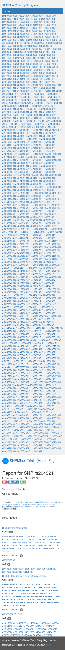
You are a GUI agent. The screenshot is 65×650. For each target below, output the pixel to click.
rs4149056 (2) (37, 60)
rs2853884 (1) (39, 237)
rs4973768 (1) (28, 439)
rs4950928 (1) (37, 198)
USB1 (26, 545)
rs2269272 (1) (48, 138)
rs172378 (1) (38, 249)
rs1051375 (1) (34, 409)
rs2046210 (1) (55, 192)
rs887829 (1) (55, 174)
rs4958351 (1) (9, 108)
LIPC (44, 599)
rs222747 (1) (47, 321)
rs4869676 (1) (23, 117)
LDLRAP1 (37, 584)
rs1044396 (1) (23, 312)
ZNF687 (46, 584)
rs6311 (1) (7, 421)
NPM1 (14, 542)
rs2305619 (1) (9, 349)
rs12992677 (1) (52, 346)
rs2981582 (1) (37, 358)
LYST (54, 539)
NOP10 (20, 548)
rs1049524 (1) (54, 246)
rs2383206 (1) (9, 273)
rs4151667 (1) (24, 222)
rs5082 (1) (37, 105)
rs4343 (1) (7, 267)
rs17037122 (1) (23, 243)
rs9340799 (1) (37, 141)
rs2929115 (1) (50, 318)
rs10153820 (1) (23, 159)
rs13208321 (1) (9, 153)
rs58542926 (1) (39, 388)
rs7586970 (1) (48, 87)
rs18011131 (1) (22, 141)
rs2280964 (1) (23, 168)
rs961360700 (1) (40, 264)
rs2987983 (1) (28, 99)
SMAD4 (22, 590)
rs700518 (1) (32, 120)
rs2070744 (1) (37, 81)
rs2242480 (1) (23, 321)
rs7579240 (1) (9, 180)
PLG (34, 539)
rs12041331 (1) (54, 258)
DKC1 (14, 551)
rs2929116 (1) (36, 318)
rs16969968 (29, 625)
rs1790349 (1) (9, 312)
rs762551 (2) (52, 66)
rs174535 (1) (22, 180)
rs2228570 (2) (23, 81)
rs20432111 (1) (23, 132)
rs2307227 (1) (50, 147)
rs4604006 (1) (23, 195)
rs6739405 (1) (49, 105)
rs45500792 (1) (38, 210)
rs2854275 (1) (21, 406)
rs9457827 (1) (36, 201)
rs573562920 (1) (26, 174)
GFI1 (14, 548)
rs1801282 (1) (48, 367)
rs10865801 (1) (23, 388)
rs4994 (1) (34, 340)
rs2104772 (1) (53, 403)
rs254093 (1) (22, 340)
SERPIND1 (7, 605)
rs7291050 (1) (54, 448)
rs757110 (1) (51, 195)
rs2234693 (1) (49, 261)
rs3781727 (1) (9, 297)
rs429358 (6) (24, 21)
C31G (12, 560)
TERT (14, 539)
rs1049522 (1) (24, 249)
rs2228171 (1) (54, 343)
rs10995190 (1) (22, 144)
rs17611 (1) (40, 343)
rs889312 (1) (8, 385)
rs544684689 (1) (49, 409)
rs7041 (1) (36, 87)
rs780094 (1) (22, 285)
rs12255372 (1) (49, 406)
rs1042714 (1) (35, 135)
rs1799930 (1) (9, 132)
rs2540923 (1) (35, 114)
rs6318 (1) (25, 412)
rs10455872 (20, 622)
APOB (20, 599)
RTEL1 (43, 542)
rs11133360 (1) (9, 234)
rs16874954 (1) (25, 433)
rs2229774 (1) (19, 436)
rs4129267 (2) (19, 51)
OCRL (32, 548)
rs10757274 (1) (38, 391)
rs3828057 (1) (23, 337)
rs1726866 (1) (51, 168)
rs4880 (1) (38, 334)
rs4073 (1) (23, 156)
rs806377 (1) (8, 183)
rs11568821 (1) (39, 246)
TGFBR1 (57, 596)
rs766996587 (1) (24, 448)
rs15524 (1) (7, 406)
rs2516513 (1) (53, 243)
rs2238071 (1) (24, 376)
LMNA (54, 587)
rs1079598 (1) (47, 306)
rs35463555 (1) (25, 153)
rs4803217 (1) (50, 273)
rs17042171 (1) (53, 415)
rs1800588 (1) (9, 279)
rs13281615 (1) (9, 442)
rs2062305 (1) (9, 337)
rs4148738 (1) (23, 445)
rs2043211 (10, 11)
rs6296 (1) (21, 108)
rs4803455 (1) (50, 282)
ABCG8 (40, 593)
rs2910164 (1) (9, 198)
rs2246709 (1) (37, 355)
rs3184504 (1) (51, 279)
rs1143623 (31, 622)
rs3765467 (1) (23, 355)
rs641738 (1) (21, 114)
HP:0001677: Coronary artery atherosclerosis (24, 575)
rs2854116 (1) (39, 364)
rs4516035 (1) (48, 421)
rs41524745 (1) (9, 150)
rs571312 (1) (50, 225)
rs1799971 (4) (9, 27)
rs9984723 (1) (9, 448)
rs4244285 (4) (23, 27)
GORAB (14, 545)
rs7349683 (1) (48, 294)
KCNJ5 (19, 587)
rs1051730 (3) (37, 33)
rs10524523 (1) (25, 334)
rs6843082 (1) (28, 343)
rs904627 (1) (34, 156)
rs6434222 (51, 631)
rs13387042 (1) (25, 192)
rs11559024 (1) (39, 315)
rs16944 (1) (7, 367)
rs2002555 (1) (37, 195)
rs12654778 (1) (38, 373)
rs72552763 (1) (48, 165)
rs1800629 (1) (22, 183)
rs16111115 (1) (23, 315)
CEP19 (42, 602)
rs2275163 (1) (9, 207)
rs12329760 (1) (34, 430)
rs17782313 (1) (9, 204)
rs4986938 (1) (9, 84)
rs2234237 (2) (51, 60)
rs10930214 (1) (9, 192)
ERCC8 (35, 602)
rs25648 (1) (51, 445)
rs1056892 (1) (49, 394)
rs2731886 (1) (34, 436)
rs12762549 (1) (23, 207)
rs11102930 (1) (9, 364)
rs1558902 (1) (49, 385)
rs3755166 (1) (50, 216)
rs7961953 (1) (9, 321)
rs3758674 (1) (49, 219)
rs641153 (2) (8, 57)
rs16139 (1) (36, 261)
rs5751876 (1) (9, 370)
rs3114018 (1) (49, 135)
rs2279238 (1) (19, 294)
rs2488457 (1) (22, 252)
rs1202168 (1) (23, 291)
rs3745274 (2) (9, 45)
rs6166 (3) (51, 30)
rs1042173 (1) (9, 346)
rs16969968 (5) (9, 24)
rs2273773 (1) (23, 391)
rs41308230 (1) (26, 427)
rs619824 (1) (37, 162)
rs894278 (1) (38, 222)
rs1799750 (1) (54, 442)
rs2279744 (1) (9, 189)
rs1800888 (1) (23, 349)
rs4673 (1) (7, 306)
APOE (42, 596)
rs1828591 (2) (36, 63)
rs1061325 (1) (23, 198)
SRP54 (12, 536)
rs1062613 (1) (39, 243)
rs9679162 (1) (9, 168)
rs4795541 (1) (42, 328)
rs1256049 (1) (12, 126)
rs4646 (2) (49, 69)
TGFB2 (50, 602)
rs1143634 (53, 622)
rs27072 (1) (25, 126)
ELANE (45, 536)
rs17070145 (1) (13, 231)
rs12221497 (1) (13, 439)
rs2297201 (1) (23, 84)
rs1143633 (42, 622)
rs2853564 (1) (9, 285)
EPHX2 (19, 596)
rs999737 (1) (41, 123)
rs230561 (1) (24, 373)
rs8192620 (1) (9, 388)
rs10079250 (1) (39, 442)
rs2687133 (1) (48, 177)
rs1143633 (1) (36, 252)
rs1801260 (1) (9, 391)
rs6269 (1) (21, 138)
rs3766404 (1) (34, 294)
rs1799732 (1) (37, 90)
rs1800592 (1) (23, 273)
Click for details (9, 508)
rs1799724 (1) (9, 87)
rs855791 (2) (37, 78)
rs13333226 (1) (48, 108)
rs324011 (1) (33, 306)
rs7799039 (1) (23, 87)
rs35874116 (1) (40, 129)
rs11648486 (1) (9, 328)
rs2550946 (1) (54, 186)
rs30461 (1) (51, 210)
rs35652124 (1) (9, 264)
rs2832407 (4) (37, 27)
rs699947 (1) (53, 207)
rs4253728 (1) (23, 451)
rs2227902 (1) (23, 279)
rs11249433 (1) (52, 331)
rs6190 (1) (50, 90)
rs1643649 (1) (36, 282)
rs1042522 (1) (24, 102)
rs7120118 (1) (48, 412)
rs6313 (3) (23, 39)
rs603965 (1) (37, 309)
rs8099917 (17, 571)
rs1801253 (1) (9, 403)
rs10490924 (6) (38, 21)
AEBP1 (52, 536)
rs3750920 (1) (9, 186)
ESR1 (55, 590)
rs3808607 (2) (22, 63)
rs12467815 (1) (9, 334)
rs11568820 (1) (9, 249)
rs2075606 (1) (50, 325)
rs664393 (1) (22, 352)
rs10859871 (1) (52, 222)
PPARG (49, 596)
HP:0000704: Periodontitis (14, 527)
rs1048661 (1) (9, 246)
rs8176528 (47, 634)
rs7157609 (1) (37, 297)
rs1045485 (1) (51, 300)
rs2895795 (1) (9, 210)
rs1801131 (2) (23, 78)
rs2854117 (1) (53, 364)
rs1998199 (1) (26, 96)
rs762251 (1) (22, 370)
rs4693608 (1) (24, 264)
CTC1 (39, 536)
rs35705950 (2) (48, 54)
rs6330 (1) (37, 394)
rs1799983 (7, 628)
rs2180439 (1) (9, 358)
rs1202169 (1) (37, 291)
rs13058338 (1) (9, 105)
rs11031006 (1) (9, 276)
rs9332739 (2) (41, 42)
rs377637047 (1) (39, 84)
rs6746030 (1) (54, 382)
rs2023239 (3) (23, 33)
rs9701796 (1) (53, 288)
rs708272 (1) (56, 204)
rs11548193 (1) (9, 201)
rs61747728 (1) (9, 156)
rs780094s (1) (23, 400)
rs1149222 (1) (54, 315)
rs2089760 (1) (51, 355)
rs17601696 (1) (40, 192)
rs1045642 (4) (51, 27)
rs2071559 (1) (36, 189)
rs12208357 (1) (39, 276)
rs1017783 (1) (51, 81)
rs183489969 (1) (10, 240)
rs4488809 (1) (54, 276)
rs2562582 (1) (9, 162)
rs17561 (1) (26, 231)
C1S (33, 536)
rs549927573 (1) (10, 427)
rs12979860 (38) (10, 15)
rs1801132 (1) (23, 403)
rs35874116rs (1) (26, 328)
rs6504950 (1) (24, 171)
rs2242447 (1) (23, 358)
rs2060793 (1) (49, 180)
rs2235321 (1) (24, 234)
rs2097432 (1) (19, 306)
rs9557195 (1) (37, 400)
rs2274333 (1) (41, 96)
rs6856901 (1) (51, 171)
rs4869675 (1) (53, 117)
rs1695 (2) (20, 57)
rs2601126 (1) (24, 364)
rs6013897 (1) (23, 261)
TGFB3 (27, 587)
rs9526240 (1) (51, 379)
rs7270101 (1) (39, 415)
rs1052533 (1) (40, 153)
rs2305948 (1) (55, 264)
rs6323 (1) (7, 409)
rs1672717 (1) (9, 117)
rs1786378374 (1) (41, 228)
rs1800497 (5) (50, 24)
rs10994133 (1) (52, 249)
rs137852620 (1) (10, 129)
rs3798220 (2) (9, 72)
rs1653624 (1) (9, 352)
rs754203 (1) (38, 159)
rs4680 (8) (36, 18)
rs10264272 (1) (51, 370)
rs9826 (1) (36, 412)
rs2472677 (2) (9, 75)
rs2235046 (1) (51, 141)
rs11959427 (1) (51, 352)
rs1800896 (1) (9, 340)
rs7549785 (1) (26, 93)
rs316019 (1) (8, 144)
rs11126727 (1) (23, 246)
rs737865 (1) (52, 237)
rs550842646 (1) (10, 213)
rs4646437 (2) (9, 81)
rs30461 (41, 568)
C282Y (5, 560)
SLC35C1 (23, 542)
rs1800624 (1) (51, 183)
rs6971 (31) (24, 15)
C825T (12, 614)
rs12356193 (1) (9, 415)
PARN (52, 548)
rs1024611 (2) (9, 66)
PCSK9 (27, 602)
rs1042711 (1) (34, 138)
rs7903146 (25, 634)
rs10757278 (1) (23, 394)
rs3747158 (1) (55, 129)
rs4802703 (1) (22, 111)
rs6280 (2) (47, 45)
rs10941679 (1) (39, 207)
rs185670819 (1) (37, 418)
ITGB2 (39, 545)
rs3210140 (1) (41, 174)
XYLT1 (47, 593)
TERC (50, 545)
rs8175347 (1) (9, 90)
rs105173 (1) (8, 325)
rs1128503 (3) (37, 36)
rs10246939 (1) (39, 186)
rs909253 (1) (22, 189)
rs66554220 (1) (36, 183)
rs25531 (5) (23, 24)
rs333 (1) (51, 213)
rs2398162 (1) (40, 448)
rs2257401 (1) (9, 300)
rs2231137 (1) (36, 285)
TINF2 (36, 542)
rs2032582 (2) (55, 42)
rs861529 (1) (8, 141)
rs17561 (39, 625)
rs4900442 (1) (36, 216)
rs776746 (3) (48, 39)
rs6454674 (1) (24, 237)
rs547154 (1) (35, 111)
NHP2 (40, 539)
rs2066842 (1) (35, 406)
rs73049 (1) (23, 201)
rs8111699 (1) (24, 415)
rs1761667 (48, 625)
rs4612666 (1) (40, 382)
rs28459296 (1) (53, 397)
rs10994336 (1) (52, 198)
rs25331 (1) (23, 318)
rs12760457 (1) (51, 334)
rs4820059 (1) (19, 430)
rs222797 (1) (22, 282)
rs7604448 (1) (9, 135)
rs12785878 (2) (23, 66)
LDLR (50, 590)
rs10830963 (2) (49, 72)
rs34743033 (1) (54, 102)
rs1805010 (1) (9, 261)
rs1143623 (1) (40, 240)
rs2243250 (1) (23, 270)
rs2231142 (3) (51, 36)
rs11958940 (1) (39, 102)
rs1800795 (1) (36, 325)
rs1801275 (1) (39, 376)
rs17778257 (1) (21, 367)
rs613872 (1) (37, 273)
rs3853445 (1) (25, 129)
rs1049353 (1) (39, 150)
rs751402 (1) (39, 288)
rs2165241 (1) (22, 325)
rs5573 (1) (7, 436)
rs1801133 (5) (36, 24)
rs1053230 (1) (19, 361)
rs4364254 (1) (53, 373)
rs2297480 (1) (49, 114)
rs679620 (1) (35, 180)
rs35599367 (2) (23, 48)
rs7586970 (15, 634)
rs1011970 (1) (9, 451)
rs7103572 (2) (9, 48)
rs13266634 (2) (39, 48)
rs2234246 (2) (32, 57)
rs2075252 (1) (24, 397)
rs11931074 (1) (9, 397)
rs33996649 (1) (9, 424)
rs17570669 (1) (9, 382)
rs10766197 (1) (53, 376)
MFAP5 (6, 599)
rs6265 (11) (51, 15)
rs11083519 (8, 568)
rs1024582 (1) (50, 189)
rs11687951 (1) (52, 337)
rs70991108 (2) (34, 51)
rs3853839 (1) (9, 216)
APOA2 (32, 599)
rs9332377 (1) (9, 315)
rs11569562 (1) (38, 403)
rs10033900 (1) (48, 267)
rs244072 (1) (52, 150)
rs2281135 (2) (23, 75)
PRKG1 (6, 584)
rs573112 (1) (52, 391)
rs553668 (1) (22, 418)
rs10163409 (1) (38, 117)
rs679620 (7, 571)
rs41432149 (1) (23, 346)
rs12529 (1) (11, 102)
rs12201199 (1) (25, 228)
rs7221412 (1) (9, 177)
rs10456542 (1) (38, 445)
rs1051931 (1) (40, 213)
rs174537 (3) (51, 33)
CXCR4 (6, 545)
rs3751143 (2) (39, 66)
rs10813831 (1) (9, 171)
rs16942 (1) (35, 367)
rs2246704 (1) (36, 352)
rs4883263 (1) (34, 267)
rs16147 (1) (35, 165)
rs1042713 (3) (9, 33)
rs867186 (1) (8, 114)
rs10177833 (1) (9, 376)
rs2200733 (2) (22, 69)
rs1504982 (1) (23, 331)
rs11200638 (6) (9, 21)
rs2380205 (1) (9, 400)
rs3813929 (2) (23, 72)
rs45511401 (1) (9, 174)
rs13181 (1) (50, 303)
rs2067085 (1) (25, 213)
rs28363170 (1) (13, 99)
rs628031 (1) (22, 177)
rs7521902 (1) (49, 111)
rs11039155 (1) (51, 252)
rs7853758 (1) (9, 331)
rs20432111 (31, 568)
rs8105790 (28, 571)
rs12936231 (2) (34, 45)
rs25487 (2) (36, 72)
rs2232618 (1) (54, 424)
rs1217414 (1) (37, 300)
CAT (20, 545)
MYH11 (54, 584)
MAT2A (21, 584)
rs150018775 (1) (41, 204)
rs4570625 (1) (51, 144)
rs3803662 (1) (36, 370)
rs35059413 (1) (9, 237)
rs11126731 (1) (9, 258)
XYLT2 (28, 584)
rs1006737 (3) (9, 36)
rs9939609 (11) (38, 15)
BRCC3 (27, 593)
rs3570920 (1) (12, 96)
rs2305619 (52, 628)
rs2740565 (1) (35, 385)
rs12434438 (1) (52, 126)
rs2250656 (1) (23, 147)
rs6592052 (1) (51, 312)
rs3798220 (7, 631)
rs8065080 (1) (9, 195)
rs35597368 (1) (40, 433)
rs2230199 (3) (23, 36)
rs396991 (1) (37, 255)
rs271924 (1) (21, 219)
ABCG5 (29, 590)
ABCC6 (12, 587)
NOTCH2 (47, 539)
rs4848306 (40, 631)
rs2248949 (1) (9, 282)
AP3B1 (32, 545)
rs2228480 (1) (37, 379)
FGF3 (5, 536)
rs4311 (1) (7, 294)
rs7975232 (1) (37, 168)
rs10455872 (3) (9, 39)
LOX (48, 587)
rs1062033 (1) (9, 418)
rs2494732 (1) (23, 162)
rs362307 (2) (8, 63)
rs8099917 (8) (48, 18)
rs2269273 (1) (9, 138)
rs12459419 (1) (25, 204)
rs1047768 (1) (24, 276)
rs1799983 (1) (55, 433)
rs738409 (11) (9, 18)
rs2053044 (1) (9, 159)
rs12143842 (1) (38, 451)
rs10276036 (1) (25, 424)
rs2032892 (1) (52, 439)
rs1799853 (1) (23, 90)
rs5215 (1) (7, 430)
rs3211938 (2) (51, 75)
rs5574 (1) (46, 436)
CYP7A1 (37, 590)
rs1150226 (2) (36, 69)
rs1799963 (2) (26, 42)
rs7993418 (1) (37, 303)
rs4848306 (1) (9, 355)
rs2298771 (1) (54, 84)
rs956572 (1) (22, 216)
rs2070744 (41, 628)
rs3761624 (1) (34, 108)
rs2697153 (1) (23, 210)
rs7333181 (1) (25, 240)
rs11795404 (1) (13, 123)
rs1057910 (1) (19, 409)
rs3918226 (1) (54, 153)
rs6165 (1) (20, 120)
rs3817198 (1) (23, 300)
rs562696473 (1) (52, 255)
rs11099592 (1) (13, 343)
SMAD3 (35, 596)
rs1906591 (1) (34, 361)
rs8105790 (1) (24, 258)
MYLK (5, 587)
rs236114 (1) (8, 120)
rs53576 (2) (35, 54)
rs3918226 (18, 631)
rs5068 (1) (37, 132)
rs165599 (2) (8, 69)
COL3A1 (6, 539)
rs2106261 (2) (23, 60)
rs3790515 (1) (37, 337)
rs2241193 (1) (37, 270)
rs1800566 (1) (9, 309)
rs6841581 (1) (24, 150)
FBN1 (56, 602)
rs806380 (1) (38, 171)
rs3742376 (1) (37, 312)
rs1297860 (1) (39, 397)
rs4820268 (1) (24, 442)
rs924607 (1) (8, 252)
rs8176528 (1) (50, 162)
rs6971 (6, 634)
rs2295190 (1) (48, 156)
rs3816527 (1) (28, 123)
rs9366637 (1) (9, 445)
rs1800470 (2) (50, 63)
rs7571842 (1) (55, 231)
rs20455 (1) (22, 135)
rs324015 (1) (8, 219)
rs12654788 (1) (52, 358)
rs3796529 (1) (41, 93)
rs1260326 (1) (37, 144)
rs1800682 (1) (23, 309)
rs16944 (18, 625)
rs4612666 (51, 568)
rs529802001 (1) (53, 297)
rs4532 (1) (36, 321)
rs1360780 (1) (9, 165)
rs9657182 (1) (36, 225)
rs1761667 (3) (39, 30)
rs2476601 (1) (23, 303)
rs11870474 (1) (9, 318)
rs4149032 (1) (9, 243)
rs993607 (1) (50, 309)
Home (48, 644)
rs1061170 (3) (35, 39)
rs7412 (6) (51, 21)
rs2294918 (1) (9, 225)
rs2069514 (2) (12, 42)
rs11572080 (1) (9, 222)
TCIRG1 (44, 548)
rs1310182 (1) (49, 132)
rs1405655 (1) (53, 418)
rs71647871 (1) (54, 240)
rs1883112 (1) (50, 201)
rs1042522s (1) (23, 186)
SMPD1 (14, 584)
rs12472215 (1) (52, 291)
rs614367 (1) (38, 126)
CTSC (28, 536)
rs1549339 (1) (37, 279)
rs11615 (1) (44, 120)
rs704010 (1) (8, 379)
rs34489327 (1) (40, 231)
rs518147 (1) (19, 421)
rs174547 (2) (48, 51)
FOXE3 (23, 605)
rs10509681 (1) (39, 258)
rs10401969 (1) (33, 421)
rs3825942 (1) (9, 288)
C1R (44, 545)
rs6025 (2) (7, 51)
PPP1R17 (52, 599)
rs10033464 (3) (23, 30)
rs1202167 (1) (9, 291)
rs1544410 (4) (9, 30)
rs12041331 (8, 625)
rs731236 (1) (37, 147)
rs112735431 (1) (24, 288)
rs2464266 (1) (23, 255)
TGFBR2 (13, 590)
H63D (19, 614)
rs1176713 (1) (37, 331)
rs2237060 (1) (55, 427)
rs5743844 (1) (19, 267)
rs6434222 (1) (50, 285)
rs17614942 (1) (52, 270)
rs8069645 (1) (51, 234)
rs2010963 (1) (48, 361)
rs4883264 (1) (9, 270)
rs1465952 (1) (40, 424)
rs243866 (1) (21, 385)
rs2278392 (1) (9, 303)
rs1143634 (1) (9, 255)
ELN (44, 590)
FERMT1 (20, 536)
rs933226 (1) (22, 225)
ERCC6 (42, 587)
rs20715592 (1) (9, 228)
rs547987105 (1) (53, 159)
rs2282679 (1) (56, 328)
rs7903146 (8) (23, 18)
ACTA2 (54, 593)
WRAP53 (6, 548)
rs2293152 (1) (41, 427)
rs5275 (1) (7, 361)
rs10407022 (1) (25, 382)
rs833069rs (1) (42, 99)
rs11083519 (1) (9, 433)
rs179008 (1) (8, 111)
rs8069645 (36, 634)
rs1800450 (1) (23, 297)
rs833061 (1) (22, 165)
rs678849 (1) (38, 234)
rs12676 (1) (48, 430)
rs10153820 (8, 622)
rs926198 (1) (38, 346)
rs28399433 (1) (9, 373)
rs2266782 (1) (53, 349)
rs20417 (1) (35, 177)
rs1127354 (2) (9, 54)
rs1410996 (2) (54, 48)
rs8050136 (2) (9, 78)
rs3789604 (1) (54, 388)
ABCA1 (13, 599)
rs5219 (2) (49, 78)
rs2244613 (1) (9, 394)
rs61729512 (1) (38, 349)
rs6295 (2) (21, 45)
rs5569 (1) (40, 439)
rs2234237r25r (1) (11, 412)
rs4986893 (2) (37, 75)
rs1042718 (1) (9, 147)
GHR (33, 593)
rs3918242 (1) (12, 93)
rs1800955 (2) (9, 60)
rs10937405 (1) (22, 379)
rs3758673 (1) (35, 219)
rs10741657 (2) (47, 57)
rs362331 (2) (22, 54)
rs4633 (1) (45, 340)
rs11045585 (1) (52, 400)
